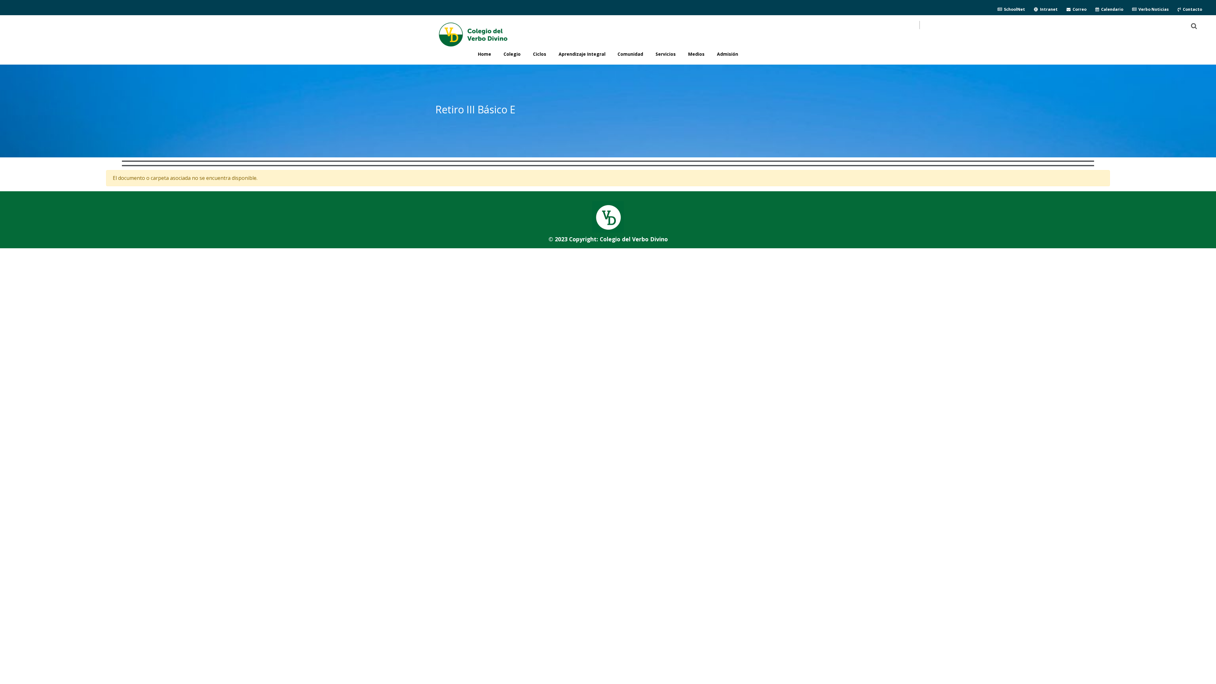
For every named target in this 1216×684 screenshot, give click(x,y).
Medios (696, 54)
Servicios (666, 54)
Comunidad (630, 54)
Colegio (512, 54)
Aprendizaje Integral (582, 54)
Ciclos (539, 54)
